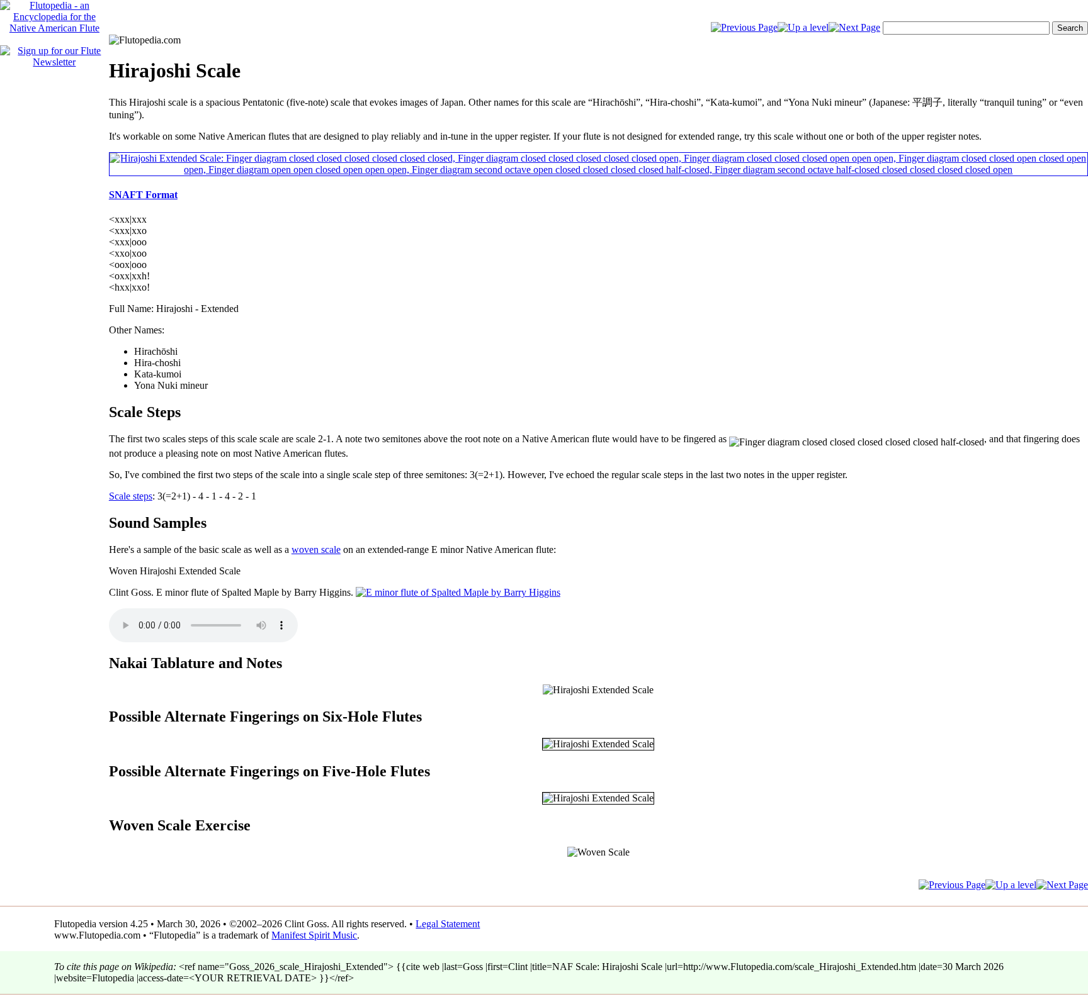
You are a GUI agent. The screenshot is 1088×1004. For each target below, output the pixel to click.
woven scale (316, 549)
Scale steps (130, 496)
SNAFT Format (143, 194)
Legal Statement (448, 923)
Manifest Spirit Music (314, 935)
